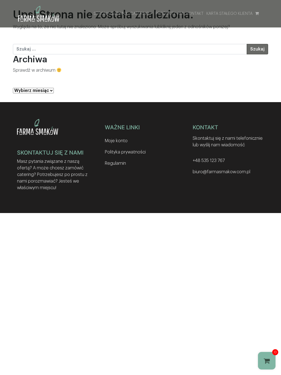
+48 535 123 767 (209, 160)
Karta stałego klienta (229, 14)
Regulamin (115, 163)
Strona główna (110, 14)
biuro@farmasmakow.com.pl (221, 172)
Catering (139, 14)
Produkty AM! (169, 14)
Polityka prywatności (125, 152)
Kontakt (195, 14)
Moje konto (116, 141)
